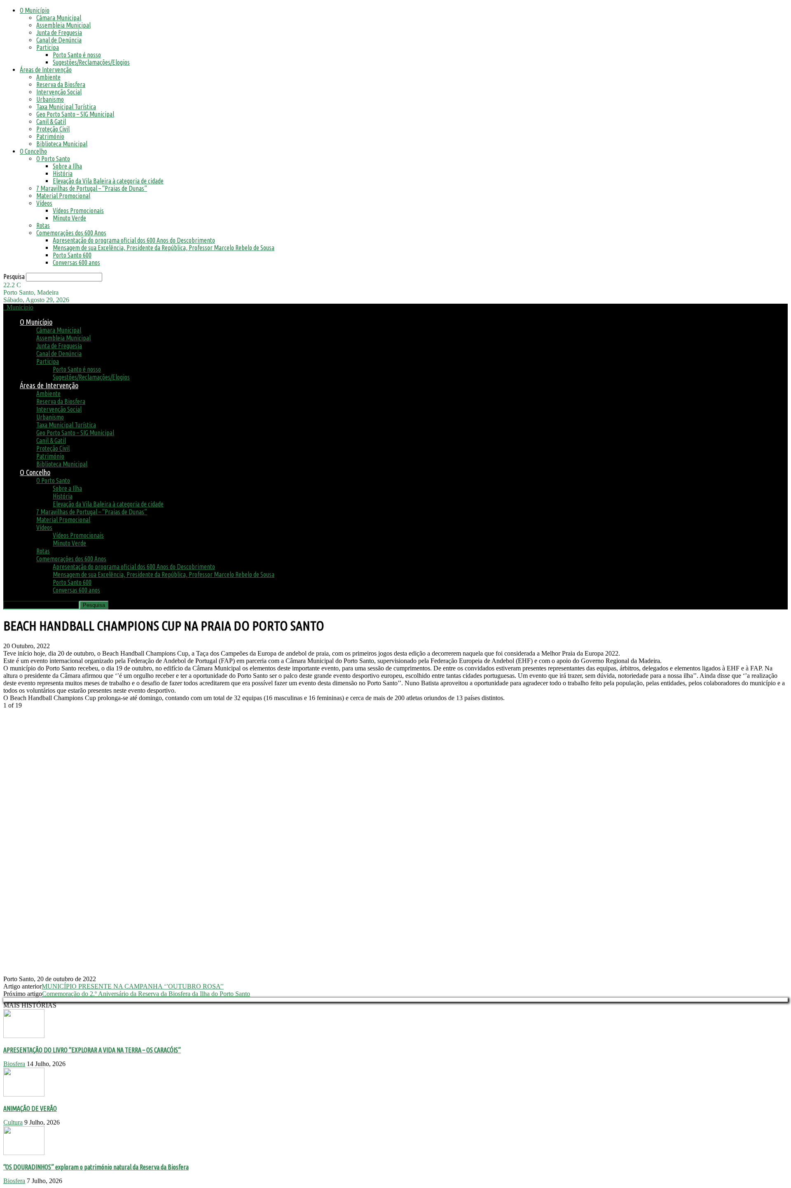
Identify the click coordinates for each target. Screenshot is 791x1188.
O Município (34, 10)
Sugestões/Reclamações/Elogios (91, 62)
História (63, 173)
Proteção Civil (53, 129)
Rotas (43, 225)
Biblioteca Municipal (61, 144)
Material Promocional (63, 195)
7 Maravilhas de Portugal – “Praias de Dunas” (91, 188)
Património (50, 136)
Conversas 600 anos (76, 262)
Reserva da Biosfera (60, 84)
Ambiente (48, 77)
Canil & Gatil (51, 121)
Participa (47, 47)
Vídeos (44, 203)
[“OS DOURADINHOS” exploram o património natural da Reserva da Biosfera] (23, 1152)
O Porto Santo (53, 158)
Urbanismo (50, 99)
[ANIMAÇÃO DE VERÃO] (23, 1094)
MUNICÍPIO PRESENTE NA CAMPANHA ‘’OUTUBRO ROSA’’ (133, 986)
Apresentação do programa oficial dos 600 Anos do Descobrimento (134, 240)
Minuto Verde (69, 218)
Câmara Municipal (58, 17)
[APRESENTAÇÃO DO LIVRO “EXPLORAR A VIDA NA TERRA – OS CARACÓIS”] (23, 1035)
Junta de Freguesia (59, 32)
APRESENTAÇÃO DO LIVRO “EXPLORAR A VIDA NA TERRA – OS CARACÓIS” (92, 1050)
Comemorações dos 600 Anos (71, 233)
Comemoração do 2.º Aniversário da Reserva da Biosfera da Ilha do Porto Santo (146, 993)
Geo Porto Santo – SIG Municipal (75, 114)
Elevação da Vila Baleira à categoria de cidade (108, 181)
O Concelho (33, 151)
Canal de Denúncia (59, 40)
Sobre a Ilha (67, 166)
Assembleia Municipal (63, 25)
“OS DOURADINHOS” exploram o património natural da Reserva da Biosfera (96, 1167)
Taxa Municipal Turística (66, 106)
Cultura (13, 1122)
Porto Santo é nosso (77, 55)
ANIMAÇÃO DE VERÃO (30, 1108)
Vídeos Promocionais (78, 210)
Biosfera (14, 1063)
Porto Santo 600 (72, 255)
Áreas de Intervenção (46, 69)
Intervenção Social (59, 92)
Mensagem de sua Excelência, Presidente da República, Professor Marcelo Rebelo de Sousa (163, 247)
